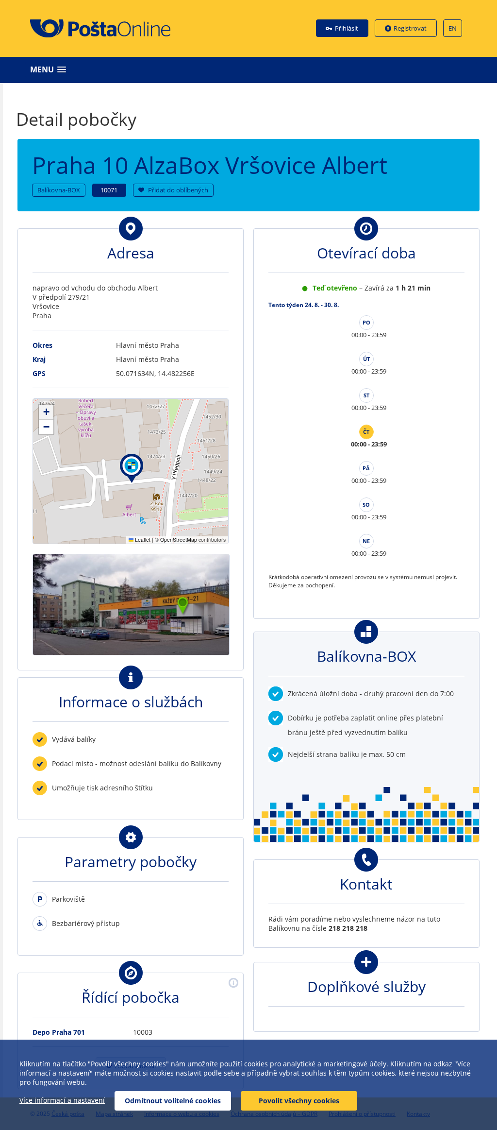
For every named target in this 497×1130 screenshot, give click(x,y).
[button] (251, 70)
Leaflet (141, 539)
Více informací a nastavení (62, 1100)
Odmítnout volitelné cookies (173, 1100)
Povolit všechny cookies (299, 1100)
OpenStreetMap (178, 539)
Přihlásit (346, 28)
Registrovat (410, 28)
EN (452, 28)
